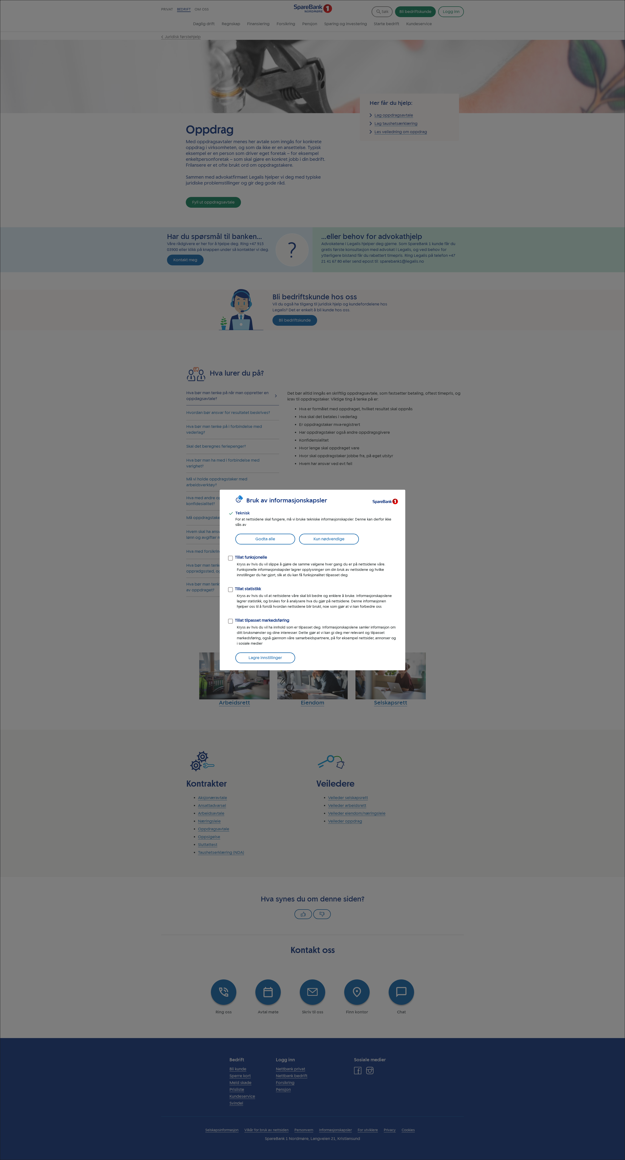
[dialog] (312, 580)
